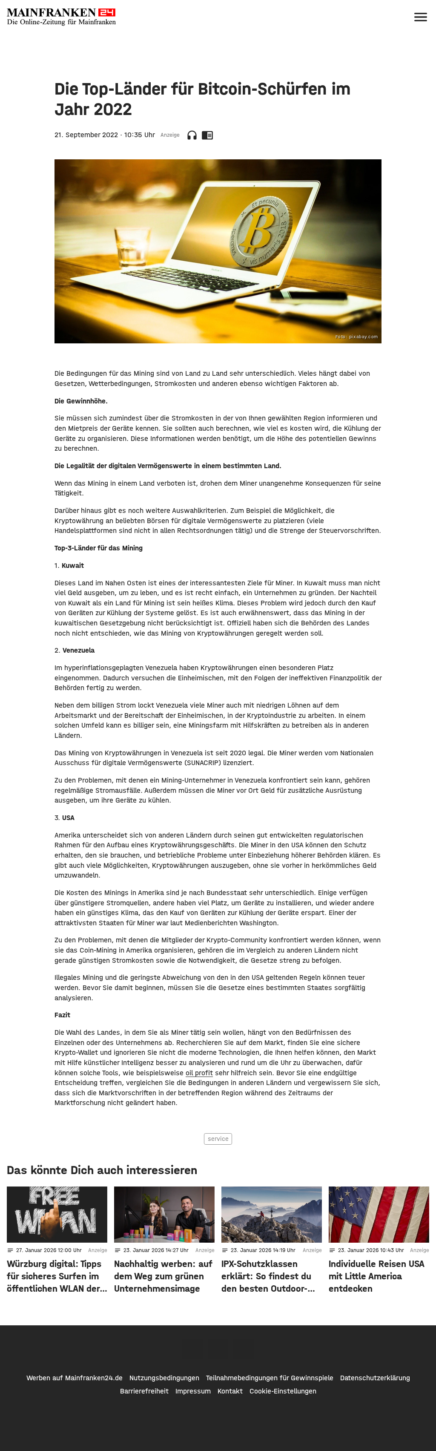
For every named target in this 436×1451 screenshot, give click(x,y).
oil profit (199, 1072)
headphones (192, 135)
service (218, 1139)
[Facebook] (192, 1349)
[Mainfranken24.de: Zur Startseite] (61, 17)
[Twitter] (218, 1349)
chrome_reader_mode (207, 135)
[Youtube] (243, 1349)
